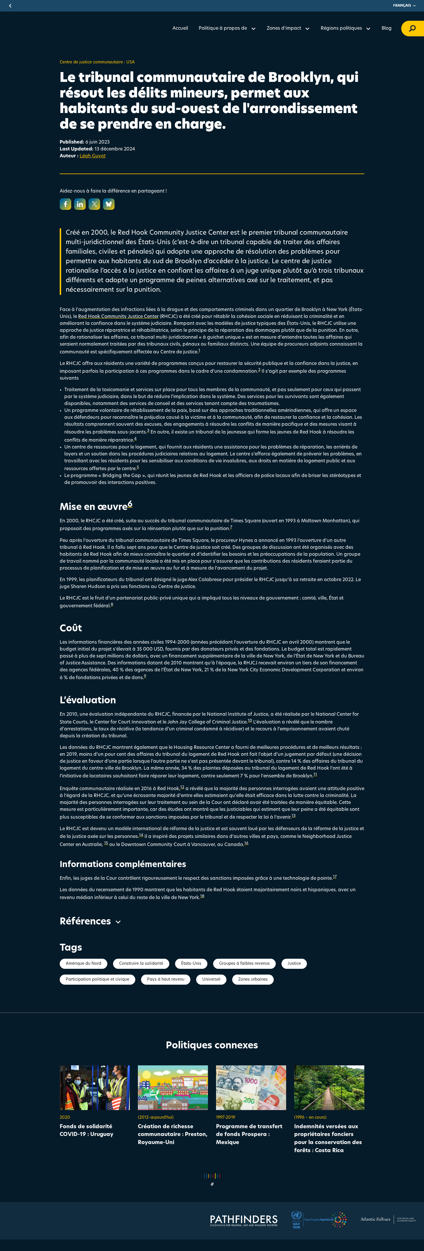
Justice (294, 964)
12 (182, 787)
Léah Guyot (93, 156)
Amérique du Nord (83, 964)
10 (250, 721)
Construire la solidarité (141, 964)
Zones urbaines (253, 979)
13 (294, 816)
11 (315, 775)
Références (85, 922)
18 (202, 896)
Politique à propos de (223, 28)
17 (335, 877)
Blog (387, 28)
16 (246, 843)
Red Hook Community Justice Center (118, 316)
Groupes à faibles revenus (244, 964)
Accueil (180, 28)
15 (106, 843)
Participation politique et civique (97, 979)
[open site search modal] (412, 28)
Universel (211, 979)
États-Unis (191, 964)
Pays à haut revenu (165, 979)
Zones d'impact (284, 28)
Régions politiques (341, 28)
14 (141, 835)
